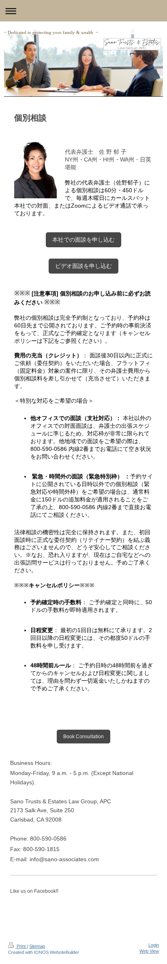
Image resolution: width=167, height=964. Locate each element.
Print (21, 946)
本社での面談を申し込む (83, 239)
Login (153, 945)
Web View (149, 951)
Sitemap (37, 946)
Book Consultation (83, 736)
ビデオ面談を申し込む (83, 266)
